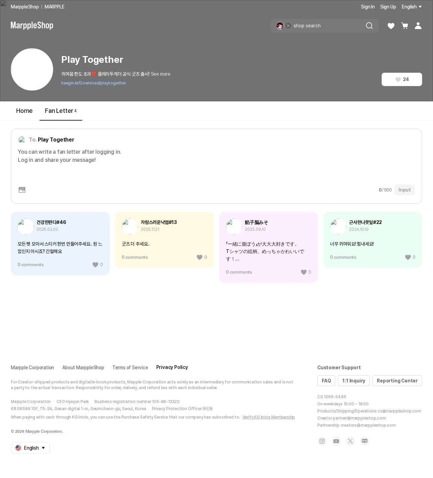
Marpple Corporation (32, 367)
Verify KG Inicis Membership (269, 417)
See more (160, 74)
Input (404, 190)
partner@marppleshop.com (359, 418)
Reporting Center (397, 380)
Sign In (368, 6)
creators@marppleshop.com (368, 425)
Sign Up (388, 6)
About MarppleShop (83, 367)
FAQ (326, 380)
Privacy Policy (172, 367)
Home (24, 110)
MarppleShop (25, 6)
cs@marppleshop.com (399, 411)
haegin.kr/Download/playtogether (93, 83)
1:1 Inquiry (353, 380)
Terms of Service (130, 367)
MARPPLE (55, 6)
